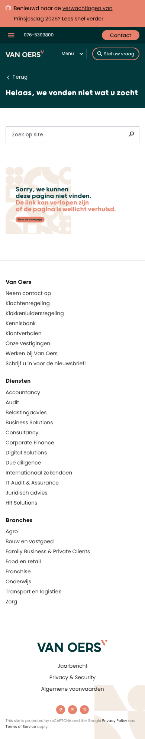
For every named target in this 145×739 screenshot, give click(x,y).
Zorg (11, 601)
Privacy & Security (72, 677)
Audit (12, 402)
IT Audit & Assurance (32, 482)
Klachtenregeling (28, 303)
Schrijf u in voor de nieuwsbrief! (46, 363)
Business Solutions (29, 422)
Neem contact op (28, 293)
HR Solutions (21, 502)
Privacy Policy (115, 720)
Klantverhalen (24, 333)
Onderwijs (18, 581)
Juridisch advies (27, 492)
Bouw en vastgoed (30, 541)
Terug (20, 77)
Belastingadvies (26, 412)
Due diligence (23, 462)
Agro (12, 531)
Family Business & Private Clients (48, 551)
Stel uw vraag (119, 54)
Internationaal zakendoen (39, 472)
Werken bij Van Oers (32, 353)
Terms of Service (21, 726)
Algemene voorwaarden (72, 689)
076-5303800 (39, 35)
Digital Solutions (26, 452)
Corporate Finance (30, 442)
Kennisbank (21, 323)
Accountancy (23, 392)
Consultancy (22, 432)
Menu (68, 54)
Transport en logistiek (33, 591)
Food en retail (23, 561)
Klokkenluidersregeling (35, 313)
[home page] (72, 646)
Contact (120, 35)
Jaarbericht (73, 666)
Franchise (18, 571)
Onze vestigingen (28, 343)
